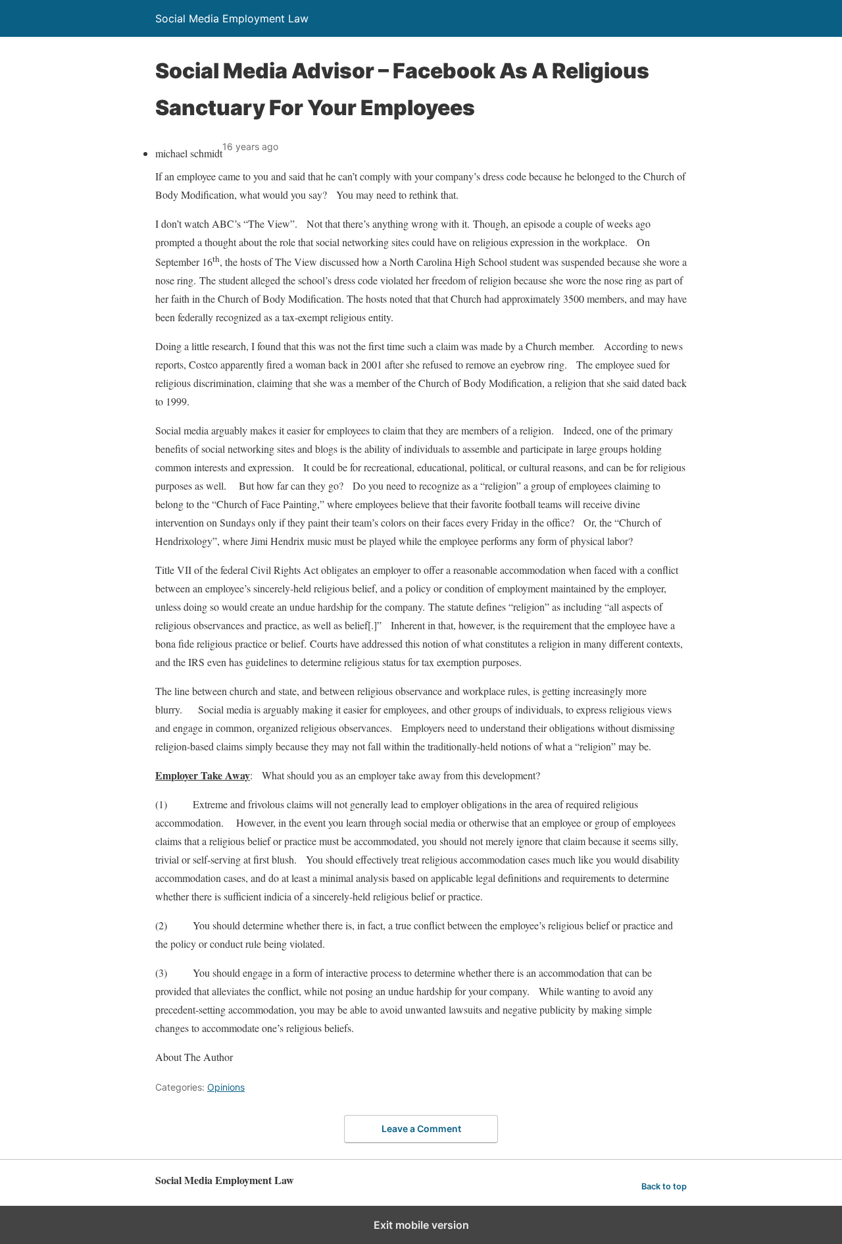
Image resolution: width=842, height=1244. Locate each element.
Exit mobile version (421, 1224)
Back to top (664, 1186)
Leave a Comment (421, 1128)
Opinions (226, 1087)
